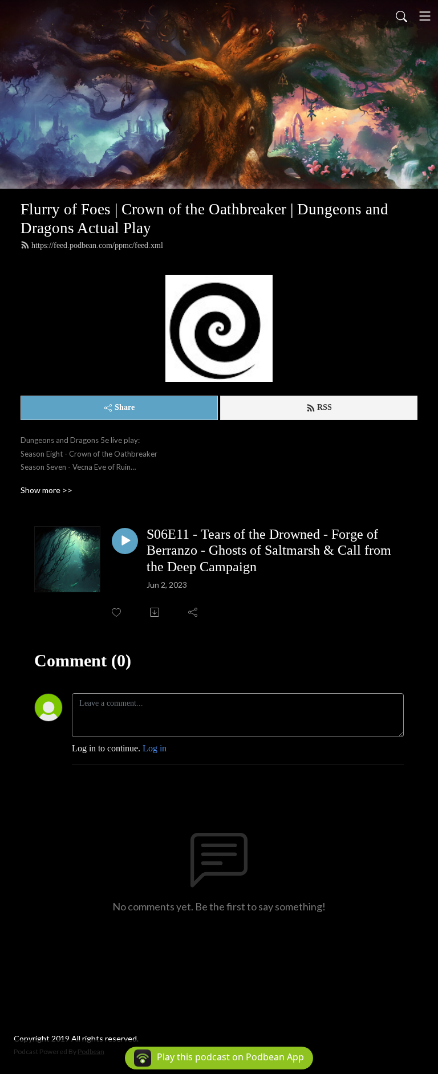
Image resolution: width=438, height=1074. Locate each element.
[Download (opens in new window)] (155, 612)
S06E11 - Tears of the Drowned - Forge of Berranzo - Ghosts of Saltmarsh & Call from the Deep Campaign (269, 551)
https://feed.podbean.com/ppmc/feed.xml (97, 245)
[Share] (193, 612)
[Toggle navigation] (425, 16)
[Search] (401, 16)
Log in (155, 748)
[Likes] (117, 613)
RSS (324, 407)
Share (125, 407)
